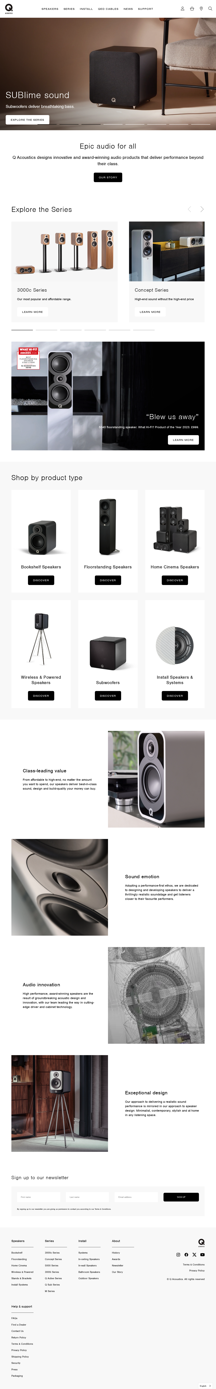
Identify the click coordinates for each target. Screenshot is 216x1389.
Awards (116, 1259)
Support (145, 8)
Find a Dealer (18, 1324)
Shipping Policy (20, 1356)
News (128, 8)
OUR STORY (108, 177)
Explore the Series (27, 119)
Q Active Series (53, 1278)
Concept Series (53, 1259)
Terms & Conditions (22, 1343)
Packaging (17, 1375)
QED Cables (108, 8)
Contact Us (17, 1331)
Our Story (117, 1272)
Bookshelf (16, 1252)
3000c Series (52, 1252)
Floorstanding (19, 1259)
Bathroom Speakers (89, 1272)
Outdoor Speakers (88, 1278)
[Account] (182, 9)
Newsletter (117, 1265)
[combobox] (205, 1386)
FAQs (14, 1318)
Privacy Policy (19, 1350)
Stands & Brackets (21, 1278)
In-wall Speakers (87, 1265)
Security (15, 1363)
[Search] (210, 9)
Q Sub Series (52, 1284)
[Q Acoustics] (9, 9)
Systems (83, 1252)
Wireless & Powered (22, 1272)
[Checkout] (192, 9)
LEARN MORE (32, 311)
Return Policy (18, 1337)
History (116, 1252)
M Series (50, 1291)
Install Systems (19, 1284)
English (203, 1386)
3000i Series (52, 1272)
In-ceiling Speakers (89, 1259)
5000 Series (51, 1265)
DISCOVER (41, 580)
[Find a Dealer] (201, 9)
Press (14, 1369)
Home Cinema (19, 1265)
